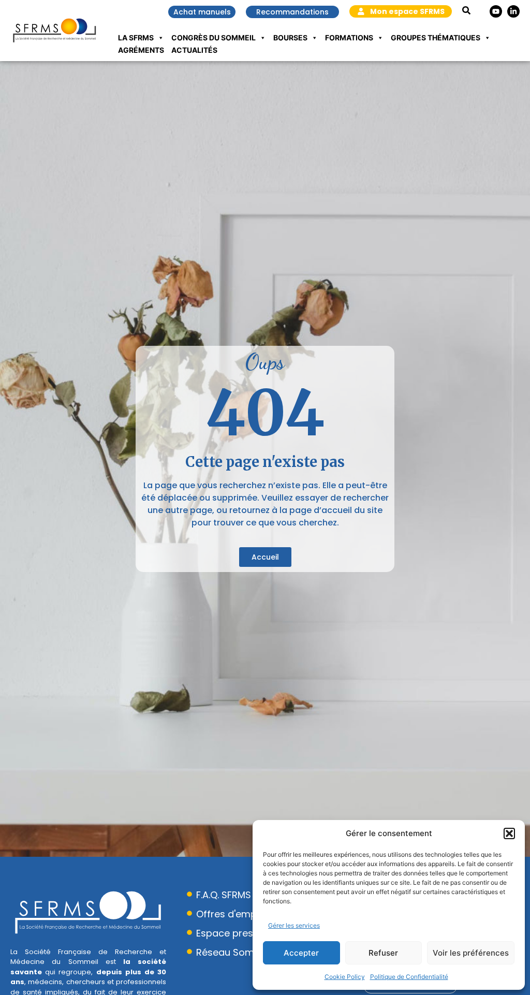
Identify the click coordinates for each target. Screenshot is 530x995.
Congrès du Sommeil (213, 37)
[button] (509, 833)
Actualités (194, 50)
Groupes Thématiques (435, 37)
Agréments (141, 50)
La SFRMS (136, 37)
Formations (349, 37)
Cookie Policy (345, 977)
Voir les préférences (471, 953)
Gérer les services (294, 925)
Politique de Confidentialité (409, 977)
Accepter (301, 953)
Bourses (290, 37)
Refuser (383, 953)
